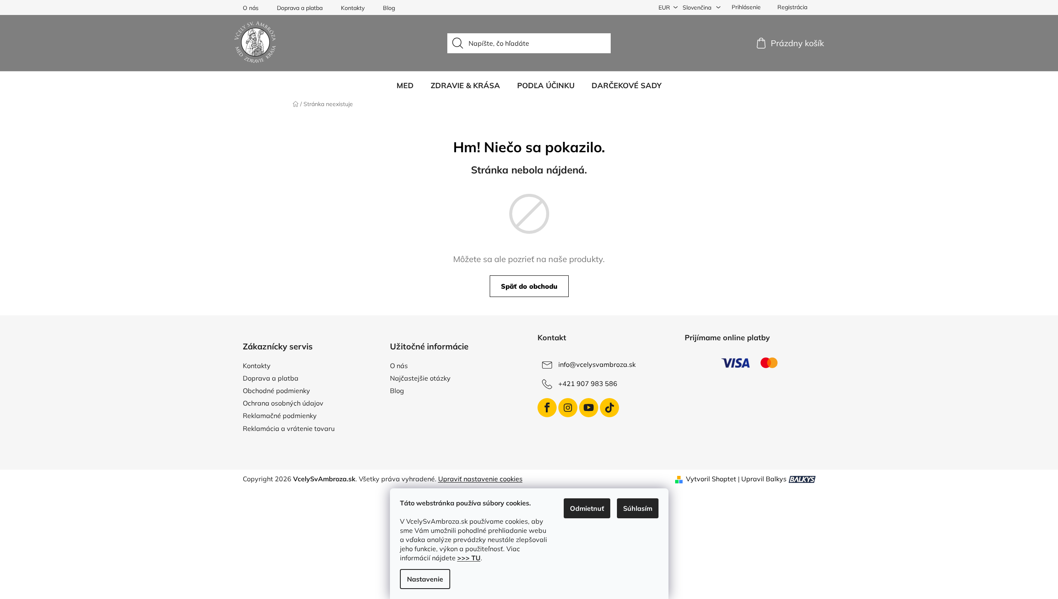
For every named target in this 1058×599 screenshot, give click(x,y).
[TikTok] (609, 407)
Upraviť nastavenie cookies (480, 479)
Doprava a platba (300, 8)
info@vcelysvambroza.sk (597, 364)
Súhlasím (637, 508)
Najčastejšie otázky (420, 378)
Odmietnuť (587, 508)
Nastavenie (425, 579)
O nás (251, 8)
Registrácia (792, 7)
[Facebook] (547, 407)
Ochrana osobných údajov (283, 403)
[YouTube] (588, 407)
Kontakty (353, 8)
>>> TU (469, 558)
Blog (389, 8)
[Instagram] (567, 407)
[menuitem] (405, 86)
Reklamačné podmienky (280, 415)
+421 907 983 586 (587, 383)
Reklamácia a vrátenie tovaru (289, 428)
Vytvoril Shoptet (711, 479)
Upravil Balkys (764, 479)
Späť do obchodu (529, 286)
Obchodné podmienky (276, 390)
